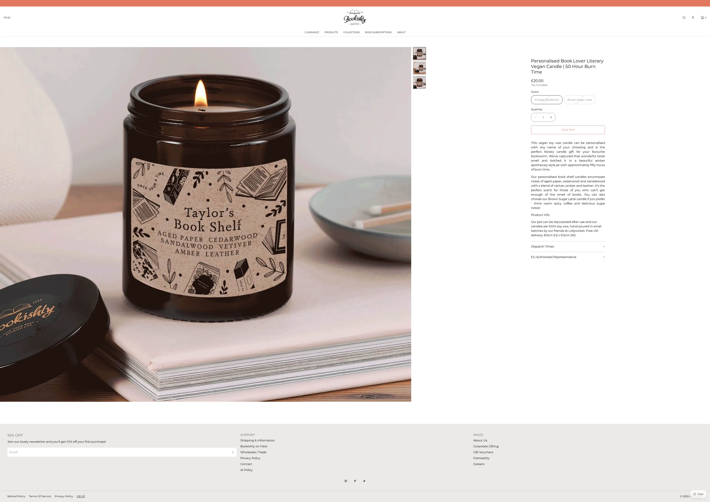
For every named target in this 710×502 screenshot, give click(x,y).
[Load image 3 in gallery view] (419, 82)
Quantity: (537, 109)
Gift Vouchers (483, 452)
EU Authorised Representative (553, 257)
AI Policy (246, 470)
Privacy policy (64, 496)
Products (331, 32)
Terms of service (40, 496)
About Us (480, 440)
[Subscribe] (232, 452)
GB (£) (7, 17)
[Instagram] (346, 481)
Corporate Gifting (486, 446)
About (401, 32)
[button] (684, 17)
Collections (351, 32)
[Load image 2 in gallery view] (419, 68)
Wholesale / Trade (253, 452)
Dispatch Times (542, 246)
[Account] (693, 17)
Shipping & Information (257, 440)
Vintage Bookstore (548, 101)
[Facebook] (355, 481)
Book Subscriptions (378, 32)
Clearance (312, 32)
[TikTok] (364, 481)
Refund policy (16, 496)
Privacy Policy (250, 458)
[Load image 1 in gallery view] (419, 53)
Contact (246, 464)
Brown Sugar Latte (580, 101)
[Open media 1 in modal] (205, 224)
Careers (478, 464)
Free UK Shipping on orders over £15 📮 (355, 3)
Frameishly (481, 458)
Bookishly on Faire (253, 446)
